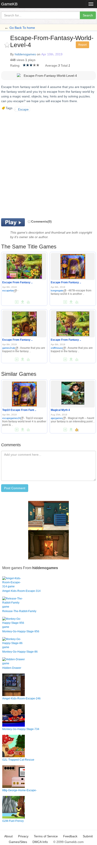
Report (82, 44)
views (20, 60)
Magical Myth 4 (60, 410)
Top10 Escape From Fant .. (19, 410)
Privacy (23, 836)
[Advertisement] (48, 164)
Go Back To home (22, 27)
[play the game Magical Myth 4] (72, 392)
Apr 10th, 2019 (51, 54)
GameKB (9, 4)
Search (88, 15)
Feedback (70, 836)
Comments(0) (41, 221)
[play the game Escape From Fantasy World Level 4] (24, 266)
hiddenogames (25, 54)
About (8, 836)
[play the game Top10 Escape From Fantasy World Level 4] (24, 393)
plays (31, 60)
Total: (64, 65)
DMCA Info (40, 842)
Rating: (15, 65)
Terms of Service (46, 836)
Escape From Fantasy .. (17, 282)
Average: (51, 65)
